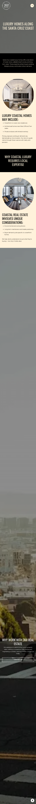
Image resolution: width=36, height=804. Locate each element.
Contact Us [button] (18, 659)
